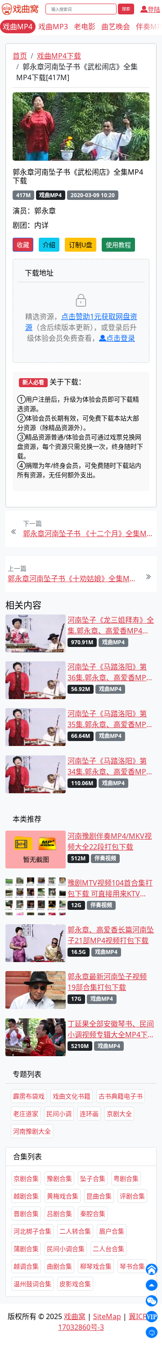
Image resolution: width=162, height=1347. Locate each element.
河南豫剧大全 (32, 1131)
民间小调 (59, 1113)
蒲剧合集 (26, 1248)
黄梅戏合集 (62, 1196)
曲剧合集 (59, 1266)
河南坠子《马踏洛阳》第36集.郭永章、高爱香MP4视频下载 (109, 672)
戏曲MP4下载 (59, 56)
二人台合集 (108, 1248)
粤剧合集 (126, 1178)
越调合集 (26, 1266)
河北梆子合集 (32, 1231)
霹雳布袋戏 (29, 1096)
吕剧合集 (59, 1213)
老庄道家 (25, 1113)
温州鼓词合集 (32, 1283)
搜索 (126, 9)
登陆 (154, 9)
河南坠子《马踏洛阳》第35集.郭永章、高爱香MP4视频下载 (109, 719)
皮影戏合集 (75, 1283)
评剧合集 (132, 1196)
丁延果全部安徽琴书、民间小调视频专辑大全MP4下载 (111, 1029)
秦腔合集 (92, 1213)
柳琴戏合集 (96, 1266)
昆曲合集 (99, 1196)
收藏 (23, 244)
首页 (20, 56)
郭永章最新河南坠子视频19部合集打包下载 (107, 982)
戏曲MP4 (17, 27)
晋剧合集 (26, 1213)
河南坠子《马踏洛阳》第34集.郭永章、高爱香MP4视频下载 (109, 766)
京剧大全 (119, 1113)
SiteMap (107, 1316)
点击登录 (120, 338)
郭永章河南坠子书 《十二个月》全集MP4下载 (88, 533)
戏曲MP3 (53, 27)
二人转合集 (75, 1231)
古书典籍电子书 (121, 1096)
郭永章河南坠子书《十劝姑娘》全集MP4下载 (73, 578)
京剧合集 (26, 1178)
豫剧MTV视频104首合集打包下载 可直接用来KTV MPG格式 (110, 888)
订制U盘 (80, 244)
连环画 (89, 1113)
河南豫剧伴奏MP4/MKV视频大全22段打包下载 (110, 841)
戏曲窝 (75, 1316)
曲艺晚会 (115, 27)
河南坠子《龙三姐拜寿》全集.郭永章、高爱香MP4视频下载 (111, 625)
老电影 (84, 27)
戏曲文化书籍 (71, 1096)
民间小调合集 (66, 1248)
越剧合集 (26, 1196)
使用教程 (118, 244)
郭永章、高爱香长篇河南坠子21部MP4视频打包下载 (111, 935)
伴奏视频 (105, 858)
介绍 (49, 244)
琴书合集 (132, 1266)
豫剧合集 (59, 1178)
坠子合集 (92, 1178)
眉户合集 (111, 1231)
